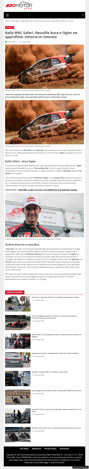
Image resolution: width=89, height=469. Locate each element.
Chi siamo (24, 448)
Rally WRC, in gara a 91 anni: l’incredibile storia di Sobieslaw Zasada (48, 190)
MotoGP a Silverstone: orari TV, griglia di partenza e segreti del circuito (56, 428)
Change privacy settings (80, 467)
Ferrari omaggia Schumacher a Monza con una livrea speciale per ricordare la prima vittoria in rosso (54, 317)
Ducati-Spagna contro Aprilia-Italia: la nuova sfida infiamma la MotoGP (56, 391)
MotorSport (9, 27)
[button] (83, 15)
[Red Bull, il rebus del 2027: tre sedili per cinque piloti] (17, 378)
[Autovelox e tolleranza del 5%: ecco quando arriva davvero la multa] (17, 303)
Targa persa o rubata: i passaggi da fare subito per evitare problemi (55, 353)
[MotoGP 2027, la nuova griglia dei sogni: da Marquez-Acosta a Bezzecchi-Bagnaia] (17, 341)
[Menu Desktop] (7, 15)
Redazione (36, 448)
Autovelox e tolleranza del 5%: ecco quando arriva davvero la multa (55, 297)
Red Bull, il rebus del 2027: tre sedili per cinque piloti (50, 372)
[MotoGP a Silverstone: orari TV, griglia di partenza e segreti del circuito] (17, 434)
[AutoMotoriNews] (18, 6)
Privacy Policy (50, 448)
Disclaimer (64, 448)
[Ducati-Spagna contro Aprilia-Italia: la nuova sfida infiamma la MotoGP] (17, 397)
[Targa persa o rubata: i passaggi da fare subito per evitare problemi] (17, 359)
